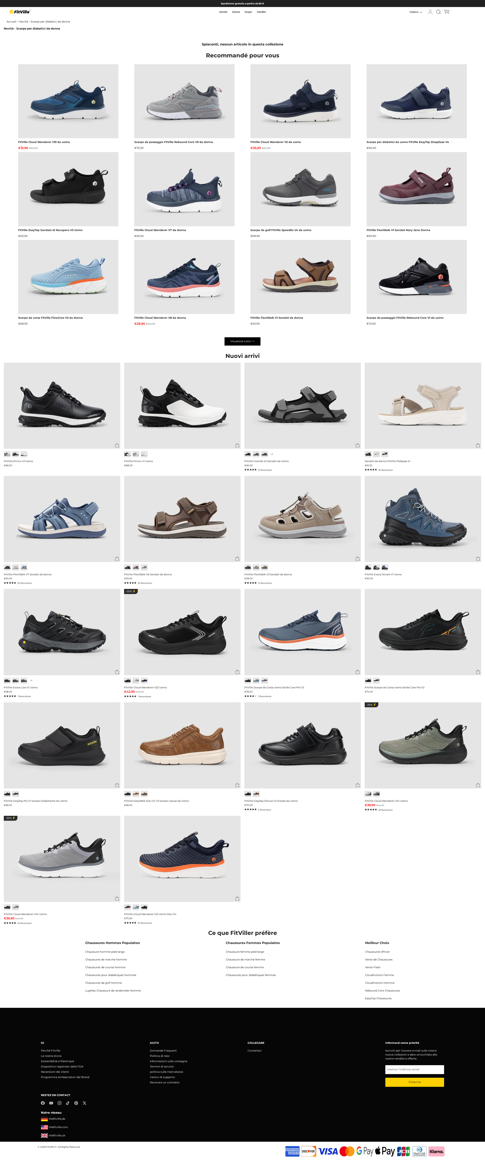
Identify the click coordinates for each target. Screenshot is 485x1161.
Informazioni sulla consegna (168, 1061)
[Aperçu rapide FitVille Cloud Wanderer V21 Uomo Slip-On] (237, 898)
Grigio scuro (264, 454)
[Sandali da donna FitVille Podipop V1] (423, 406)
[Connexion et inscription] (430, 12)
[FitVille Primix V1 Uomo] (182, 406)
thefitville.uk (57, 1135)
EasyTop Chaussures (378, 998)
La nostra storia (51, 1056)
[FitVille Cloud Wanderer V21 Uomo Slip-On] (182, 859)
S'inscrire (415, 1082)
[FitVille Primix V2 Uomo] (62, 406)
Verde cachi (256, 454)
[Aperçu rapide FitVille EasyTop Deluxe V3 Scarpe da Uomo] (357, 785)
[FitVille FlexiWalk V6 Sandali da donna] (182, 519)
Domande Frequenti (163, 1050)
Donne (236, 11)
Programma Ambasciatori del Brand (65, 1077)
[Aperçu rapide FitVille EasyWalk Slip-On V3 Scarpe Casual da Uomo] (237, 785)
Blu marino (384, 454)
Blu (23, 567)
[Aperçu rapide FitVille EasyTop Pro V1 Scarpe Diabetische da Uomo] (117, 785)
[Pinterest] (76, 1102)
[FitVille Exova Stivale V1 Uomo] (423, 519)
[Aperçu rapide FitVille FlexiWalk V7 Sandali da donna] (117, 559)
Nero (15, 454)
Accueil (11, 21)
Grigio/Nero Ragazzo (15, 907)
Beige (15, 567)
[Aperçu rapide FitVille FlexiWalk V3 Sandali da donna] (357, 559)
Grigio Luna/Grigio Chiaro (135, 681)
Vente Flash (372, 967)
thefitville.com (58, 1127)
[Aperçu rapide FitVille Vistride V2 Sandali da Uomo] (357, 445)
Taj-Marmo (376, 454)
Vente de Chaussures (379, 959)
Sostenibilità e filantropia (57, 1061)
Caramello (135, 794)
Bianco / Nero (127, 454)
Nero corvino (368, 567)
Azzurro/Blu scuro (256, 681)
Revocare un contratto (165, 1082)
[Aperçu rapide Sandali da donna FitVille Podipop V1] (478, 445)
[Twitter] (84, 1102)
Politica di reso (160, 1056)
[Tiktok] (68, 1102)
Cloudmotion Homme (379, 983)
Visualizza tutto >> (242, 341)
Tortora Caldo (256, 567)
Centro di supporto (162, 1077)
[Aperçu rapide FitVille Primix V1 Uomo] (237, 445)
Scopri (248, 11)
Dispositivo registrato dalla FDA (62, 1066)
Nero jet (144, 907)
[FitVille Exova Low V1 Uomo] (62, 632)
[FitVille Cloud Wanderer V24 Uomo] (423, 745)
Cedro (144, 794)
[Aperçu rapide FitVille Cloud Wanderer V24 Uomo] (478, 785)
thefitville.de (57, 1118)
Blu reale (144, 681)
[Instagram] (59, 1102)
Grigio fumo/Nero (376, 567)
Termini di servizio (162, 1066)
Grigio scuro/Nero (7, 681)
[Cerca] (438, 12)
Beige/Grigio (368, 794)
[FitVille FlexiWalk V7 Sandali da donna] (62, 519)
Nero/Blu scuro (384, 567)
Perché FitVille (50, 1050)
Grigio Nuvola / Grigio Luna (135, 454)
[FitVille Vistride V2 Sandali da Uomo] (302, 406)
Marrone (135, 567)
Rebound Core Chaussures (382, 990)
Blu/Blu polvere (135, 907)
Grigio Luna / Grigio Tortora (7, 454)
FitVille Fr (51, 1146)
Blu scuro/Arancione (264, 681)
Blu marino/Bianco (376, 681)
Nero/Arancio (368, 681)
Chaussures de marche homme (106, 959)
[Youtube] (51, 1102)
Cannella (256, 794)
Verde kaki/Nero (376, 794)
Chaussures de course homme (105, 967)
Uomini (223, 11)
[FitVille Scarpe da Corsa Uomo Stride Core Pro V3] (302, 632)
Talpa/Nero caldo (23, 681)
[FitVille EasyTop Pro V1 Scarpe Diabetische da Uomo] (62, 745)
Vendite (261, 11)
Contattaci (255, 1050)
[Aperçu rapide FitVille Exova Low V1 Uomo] (117, 672)
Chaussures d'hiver (377, 951)
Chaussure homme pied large (104, 951)
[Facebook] (43, 1102)
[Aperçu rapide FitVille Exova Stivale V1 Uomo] (478, 559)
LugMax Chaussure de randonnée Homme (113, 990)
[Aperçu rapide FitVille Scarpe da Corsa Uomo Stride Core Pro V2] (478, 672)
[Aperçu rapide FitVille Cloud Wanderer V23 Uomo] (237, 672)
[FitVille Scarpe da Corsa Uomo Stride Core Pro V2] (423, 632)
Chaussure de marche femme (245, 959)
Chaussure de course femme (245, 967)
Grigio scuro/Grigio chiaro (15, 681)
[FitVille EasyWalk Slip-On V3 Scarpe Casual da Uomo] (182, 745)
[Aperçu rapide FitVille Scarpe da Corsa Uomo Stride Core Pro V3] (357, 672)
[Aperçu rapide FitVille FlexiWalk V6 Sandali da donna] (237, 559)
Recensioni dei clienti (55, 1072)
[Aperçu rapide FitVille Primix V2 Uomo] (117, 445)
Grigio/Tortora (264, 567)
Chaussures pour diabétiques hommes (110, 975)
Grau (144, 567)
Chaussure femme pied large (245, 951)
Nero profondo (127, 567)
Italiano (414, 12)
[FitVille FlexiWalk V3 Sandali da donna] (302, 519)
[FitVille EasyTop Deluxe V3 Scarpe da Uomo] (302, 745)
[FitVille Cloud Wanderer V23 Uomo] (182, 632)
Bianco (23, 454)
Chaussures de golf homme (103, 983)
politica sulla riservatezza (166, 1072)
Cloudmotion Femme (379, 975)
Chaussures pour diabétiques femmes (251, 975)
